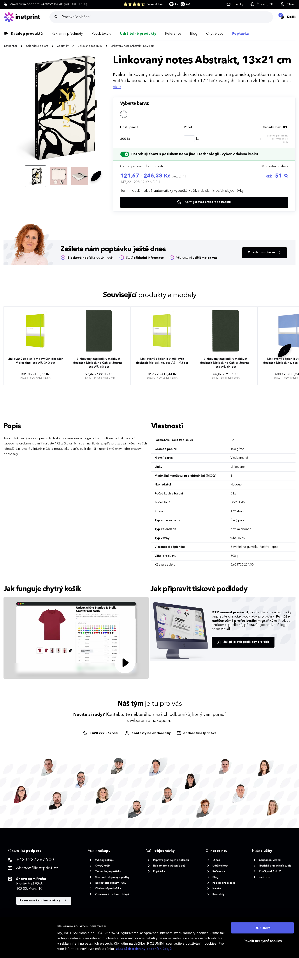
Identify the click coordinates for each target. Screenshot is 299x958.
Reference (173, 34)
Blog (193, 34)
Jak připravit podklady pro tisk (246, 642)
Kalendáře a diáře (37, 46)
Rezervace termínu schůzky (40, 900)
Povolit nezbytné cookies (262, 941)
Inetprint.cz (10, 46)
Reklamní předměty (67, 34)
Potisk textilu (101, 34)
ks (125, 138)
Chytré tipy (214, 34)
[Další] (96, 176)
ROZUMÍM (263, 928)
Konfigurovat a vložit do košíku (207, 202)
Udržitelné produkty (138, 34)
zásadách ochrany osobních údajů (144, 949)
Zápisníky (63, 46)
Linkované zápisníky (89, 46)
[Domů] (26, 17)
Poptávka (240, 34)
